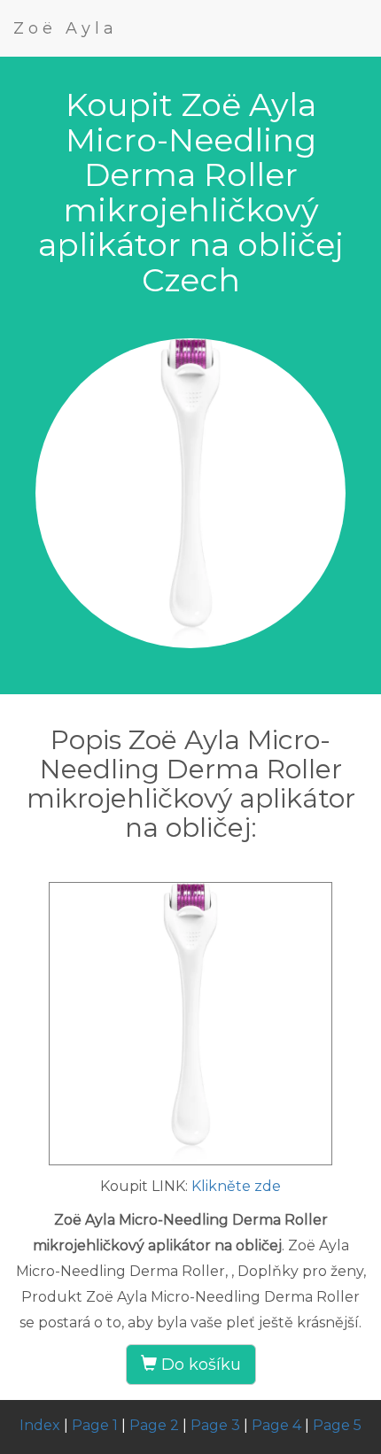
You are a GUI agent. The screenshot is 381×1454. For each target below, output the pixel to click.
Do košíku (199, 1364)
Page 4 (276, 1425)
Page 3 (215, 1425)
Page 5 (337, 1425)
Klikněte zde (236, 1186)
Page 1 (95, 1425)
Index (39, 1425)
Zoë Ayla (65, 28)
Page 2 (154, 1425)
